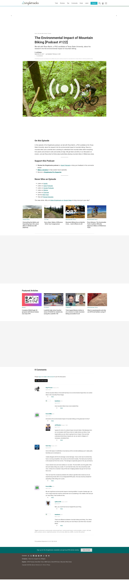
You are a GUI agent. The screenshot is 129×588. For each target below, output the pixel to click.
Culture (46, 219)
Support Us (37, 559)
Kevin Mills (49, 414)
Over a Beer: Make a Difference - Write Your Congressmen (53, 223)
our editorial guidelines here (87, 58)
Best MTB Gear (56, 562)
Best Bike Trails (39, 562)
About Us (30, 559)
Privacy (48, 565)
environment (42, 530)
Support (94, 3)
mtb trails (89, 530)
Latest (86, 3)
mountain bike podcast (79, 532)
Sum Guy (48, 446)
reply (52, 397)
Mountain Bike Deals (66, 562)
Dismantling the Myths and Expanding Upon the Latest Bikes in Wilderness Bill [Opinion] (31, 224)
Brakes (24, 307)
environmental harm (57, 530)
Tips (68, 3)
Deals (81, 3)
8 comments (40, 55)
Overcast (46, 192)
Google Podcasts (48, 188)
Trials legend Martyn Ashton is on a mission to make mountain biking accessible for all (75, 311)
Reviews (62, 3)
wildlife (71, 532)
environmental (48, 530)
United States (26, 219)
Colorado (46, 307)
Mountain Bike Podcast (42, 33)
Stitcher (45, 190)
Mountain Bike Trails (71, 219)
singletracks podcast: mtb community (55, 532)
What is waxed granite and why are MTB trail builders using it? (96, 311)
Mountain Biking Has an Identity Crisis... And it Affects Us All (75, 223)
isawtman (57, 401)
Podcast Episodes (48, 197)
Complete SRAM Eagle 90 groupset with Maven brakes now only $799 (30, 311)
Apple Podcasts (65, 165)
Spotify (45, 183)
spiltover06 (58, 502)
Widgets (43, 559)
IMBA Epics (47, 562)
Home (36, 33)
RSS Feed (45, 195)
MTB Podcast (30, 562)
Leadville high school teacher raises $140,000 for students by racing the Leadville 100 (53, 311)
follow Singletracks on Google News (61, 200)
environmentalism (77, 530)
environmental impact (68, 530)
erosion (84, 530)
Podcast (49, 33)
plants (36, 532)
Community (74, 3)
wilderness (67, 532)
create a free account (48, 376)
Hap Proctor (49, 387)
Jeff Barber (39, 52)
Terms (44, 565)
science (44, 532)
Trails (56, 3)
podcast (40, 532)
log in (40, 376)
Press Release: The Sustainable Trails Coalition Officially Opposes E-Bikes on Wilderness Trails (96, 224)
